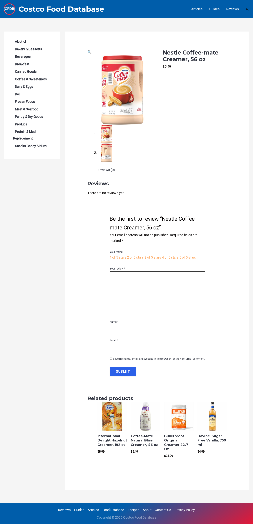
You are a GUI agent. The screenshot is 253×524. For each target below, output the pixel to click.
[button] (247, 9)
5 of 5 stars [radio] (187, 257)
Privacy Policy (184, 510)
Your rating (116, 251)
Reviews (232, 9)
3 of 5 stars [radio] (152, 257)
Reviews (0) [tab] (106, 170)
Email (114, 340)
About (147, 510)
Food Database (113, 510)
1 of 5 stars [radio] (118, 257)
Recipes (133, 510)
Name (114, 321)
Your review (117, 268)
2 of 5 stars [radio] (135, 257)
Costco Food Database (61, 9)
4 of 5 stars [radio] (170, 257)
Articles (197, 9)
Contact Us (163, 510)
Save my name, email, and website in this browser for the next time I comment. (159, 358)
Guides (214, 9)
